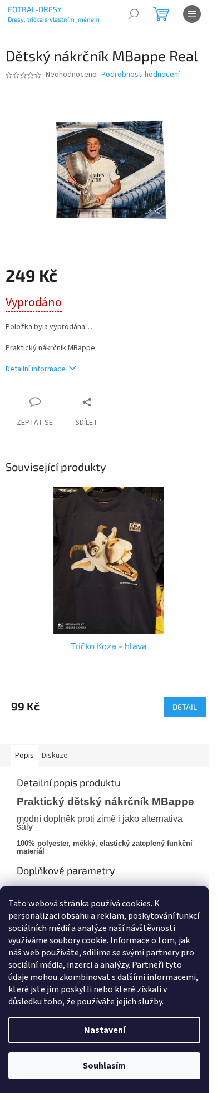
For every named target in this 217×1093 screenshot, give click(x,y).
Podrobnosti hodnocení (140, 75)
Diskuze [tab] (55, 755)
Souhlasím (104, 1066)
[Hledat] (133, 14)
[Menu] (192, 14)
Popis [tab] (24, 755)
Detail (184, 707)
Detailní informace (36, 369)
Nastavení (104, 1030)
